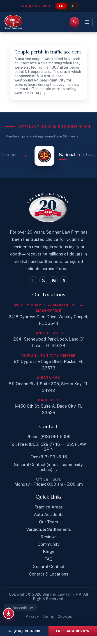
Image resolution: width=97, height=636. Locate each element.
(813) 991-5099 (36, 6)
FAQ (48, 559)
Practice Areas (48, 506)
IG (54, 280)
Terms (48, 616)
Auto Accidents (48, 514)
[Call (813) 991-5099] (74, 22)
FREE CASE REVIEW (73, 631)
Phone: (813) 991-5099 (48, 436)
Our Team (48, 521)
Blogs (48, 551)
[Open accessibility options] (8, 613)
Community (49, 544)
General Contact (49, 566)
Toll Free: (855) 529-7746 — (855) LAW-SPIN (48, 447)
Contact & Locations (48, 573)
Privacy (32, 616)
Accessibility (23, 607)
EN (61, 6)
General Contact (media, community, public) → (48, 467)
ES (72, 6)
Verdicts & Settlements (48, 529)
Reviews (49, 536)
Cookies (65, 616)
